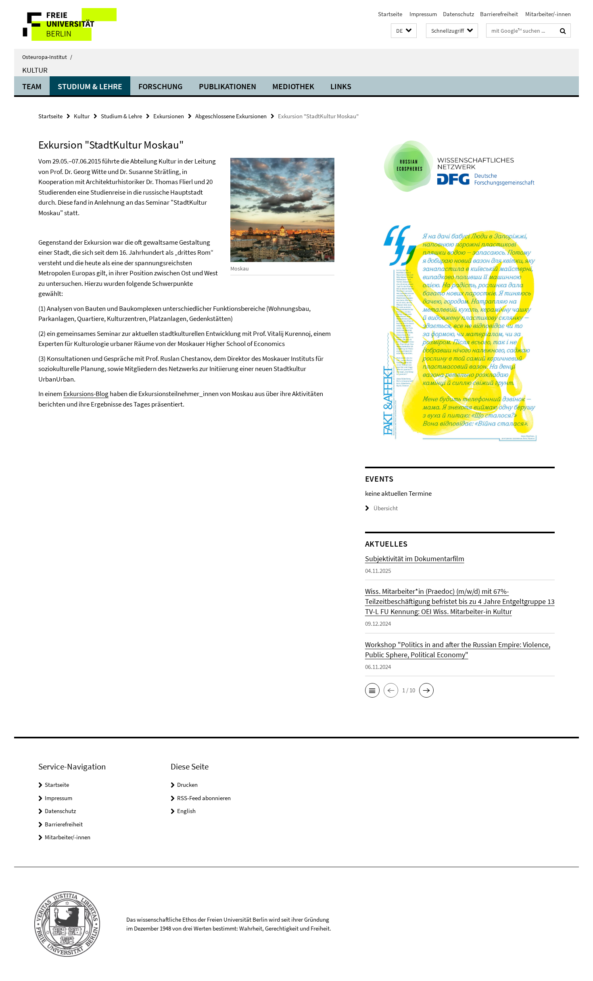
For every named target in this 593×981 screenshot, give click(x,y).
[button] (404, 30)
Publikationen (227, 86)
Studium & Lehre (90, 86)
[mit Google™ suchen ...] (562, 30)
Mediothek (293, 86)
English (186, 811)
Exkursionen (168, 116)
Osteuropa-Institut (47, 57)
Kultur (35, 70)
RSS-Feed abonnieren (204, 798)
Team (32, 86)
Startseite (390, 14)
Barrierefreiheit (499, 14)
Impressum (422, 14)
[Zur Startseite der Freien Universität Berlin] (81, 24)
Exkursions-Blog (86, 393)
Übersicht (386, 508)
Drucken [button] (187, 784)
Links (340, 86)
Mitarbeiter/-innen (547, 14)
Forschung (160, 86)
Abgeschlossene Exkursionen (231, 116)
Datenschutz (458, 14)
